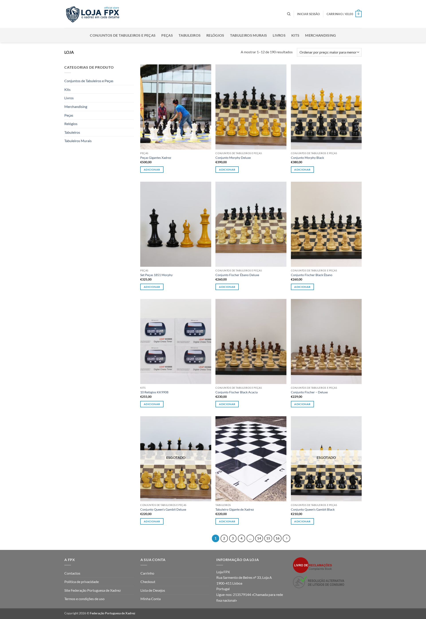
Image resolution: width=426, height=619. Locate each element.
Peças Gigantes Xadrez (155, 157)
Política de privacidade (81, 581)
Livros (279, 35)
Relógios (215, 35)
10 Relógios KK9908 (154, 392)
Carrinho (147, 573)
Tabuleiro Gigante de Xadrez (234, 509)
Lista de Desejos (152, 590)
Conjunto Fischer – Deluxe (309, 392)
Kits (295, 35)
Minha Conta (150, 599)
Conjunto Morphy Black (307, 157)
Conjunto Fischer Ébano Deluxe (237, 275)
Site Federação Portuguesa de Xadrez (92, 590)
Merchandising (320, 35)
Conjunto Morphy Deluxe (233, 157)
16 (278, 538)
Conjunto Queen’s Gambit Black (313, 509)
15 (268, 538)
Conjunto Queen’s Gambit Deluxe (163, 509)
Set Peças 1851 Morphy (156, 275)
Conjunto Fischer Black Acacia (236, 392)
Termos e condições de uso (84, 599)
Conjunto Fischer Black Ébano (311, 275)
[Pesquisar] (288, 14)
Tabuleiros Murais (248, 35)
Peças (167, 35)
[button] (308, 14)
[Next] (286, 538)
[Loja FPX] (93, 13)
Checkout (147, 581)
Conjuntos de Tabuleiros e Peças (123, 35)
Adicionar (227, 169)
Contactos (72, 573)
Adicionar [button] (152, 169)
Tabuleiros (190, 35)
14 (259, 538)
